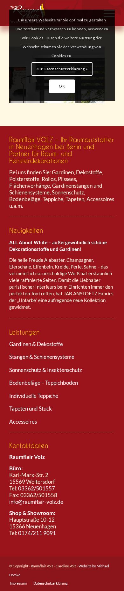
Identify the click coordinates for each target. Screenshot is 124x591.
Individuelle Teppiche (33, 395)
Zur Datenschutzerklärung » (62, 68)
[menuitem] (18, 583)
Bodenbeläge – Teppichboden (43, 382)
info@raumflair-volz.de (36, 501)
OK (62, 86)
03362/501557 (36, 488)
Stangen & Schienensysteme (41, 356)
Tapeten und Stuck (30, 408)
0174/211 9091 (37, 533)
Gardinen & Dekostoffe (36, 344)
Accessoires (23, 421)
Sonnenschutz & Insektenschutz (45, 370)
